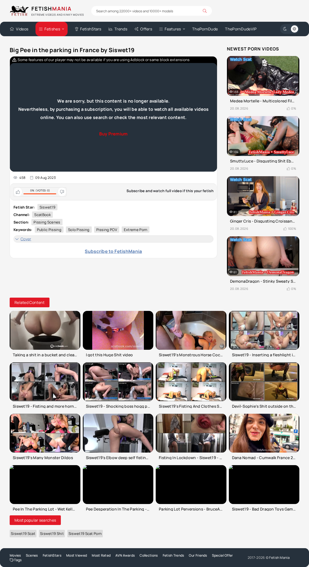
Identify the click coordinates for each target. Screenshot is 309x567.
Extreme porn (135, 229)
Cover (26, 239)
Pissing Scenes (47, 222)
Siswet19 (47, 207)
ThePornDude (205, 29)
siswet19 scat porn (85, 533)
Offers (146, 29)
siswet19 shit (52, 533)
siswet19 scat (23, 533)
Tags (17, 560)
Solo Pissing (79, 229)
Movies (15, 555)
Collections (149, 555)
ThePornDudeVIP (241, 29)
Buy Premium (113, 134)
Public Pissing (49, 229)
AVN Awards (125, 555)
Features (173, 29)
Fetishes (52, 29)
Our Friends (198, 555)
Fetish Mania (279, 557)
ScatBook (42, 214)
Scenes (32, 555)
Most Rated (101, 555)
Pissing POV (106, 229)
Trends (120, 29)
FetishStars (90, 29)
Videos (22, 29)
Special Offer (222, 555)
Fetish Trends (173, 555)
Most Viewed (76, 555)
